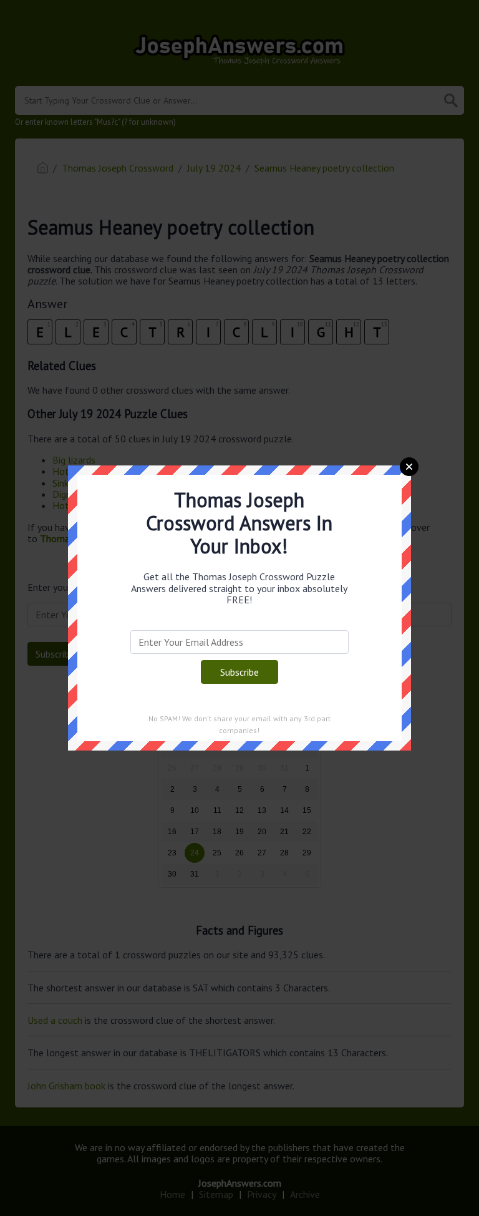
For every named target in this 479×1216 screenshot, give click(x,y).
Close (409, 466)
